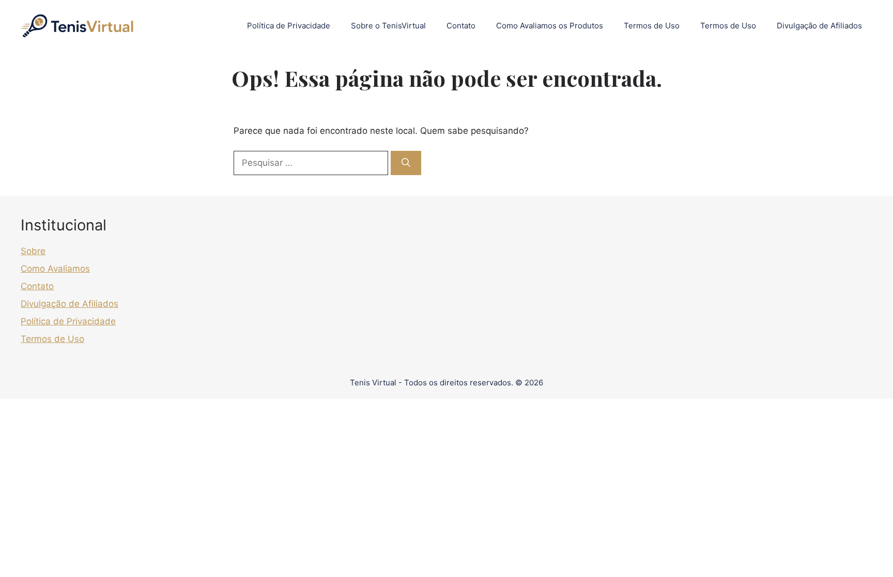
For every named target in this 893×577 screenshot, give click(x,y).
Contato (460, 25)
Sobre (33, 251)
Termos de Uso (652, 25)
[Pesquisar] (406, 163)
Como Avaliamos (55, 268)
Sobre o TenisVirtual (388, 25)
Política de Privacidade (288, 25)
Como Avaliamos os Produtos (549, 25)
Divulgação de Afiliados (819, 25)
